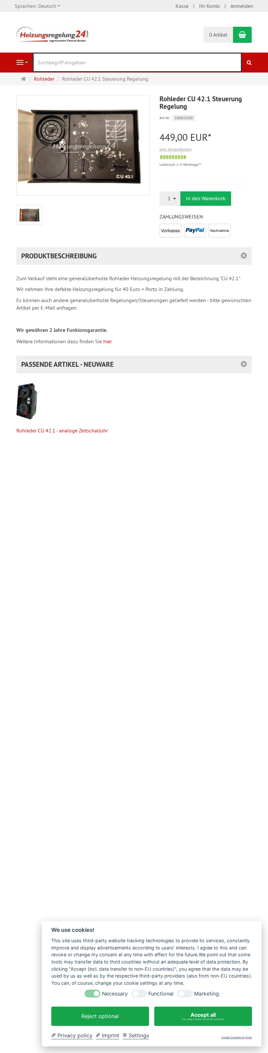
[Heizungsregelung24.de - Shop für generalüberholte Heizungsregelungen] (52, 34)
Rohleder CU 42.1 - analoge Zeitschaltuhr (62, 430)
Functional (161, 994)
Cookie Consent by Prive (236, 1037)
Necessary (115, 994)
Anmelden (241, 6)
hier (107, 341)
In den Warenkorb (206, 198)
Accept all (203, 1016)
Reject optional (100, 1016)
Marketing (206, 994)
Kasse (182, 6)
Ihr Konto (209, 6)
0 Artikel (218, 34)
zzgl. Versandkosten (175, 149)
